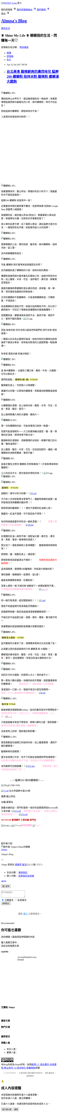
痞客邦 (18, 864)
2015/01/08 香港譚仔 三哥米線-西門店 (18, 820)
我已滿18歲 (6, 1109)
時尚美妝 (24, 47)
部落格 (10, 56)
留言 (24, 864)
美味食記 (22, 872)
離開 (16, 1109)
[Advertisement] (30, 150)
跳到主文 (5, 28)
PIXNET (13, 1073)
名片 (9, 59)
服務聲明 (30, 1076)
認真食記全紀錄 (26, 876)
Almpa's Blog (14, 20)
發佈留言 (5, 903)
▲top (3, 881)
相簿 (9, 53)
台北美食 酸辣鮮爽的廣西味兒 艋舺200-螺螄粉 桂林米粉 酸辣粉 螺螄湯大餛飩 (33, 76)
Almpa (4, 849)
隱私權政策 (49, 1073)
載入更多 (5, 886)
